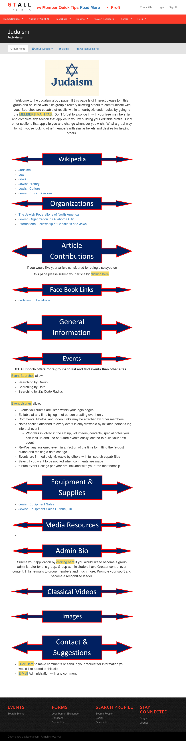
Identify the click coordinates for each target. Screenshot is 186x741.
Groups (144, 722)
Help (140, 19)
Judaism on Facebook (34, 300)
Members (62, 19)
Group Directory (43, 48)
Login (160, 7)
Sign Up (173, 7)
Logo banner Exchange (65, 713)
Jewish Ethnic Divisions (35, 193)
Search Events (16, 713)
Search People (104, 713)
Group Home (18, 48)
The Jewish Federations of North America (49, 214)
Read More (82, 7)
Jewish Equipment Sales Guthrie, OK (45, 508)
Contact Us (58, 722)
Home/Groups (11, 19)
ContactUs (146, 7)
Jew (21, 174)
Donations (57, 718)
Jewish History (29, 183)
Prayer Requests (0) (87, 48)
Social (99, 718)
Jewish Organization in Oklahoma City (46, 219)
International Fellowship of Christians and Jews (53, 223)
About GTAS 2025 (39, 19)
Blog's (65, 48)
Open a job (102, 722)
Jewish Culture (29, 188)
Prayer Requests (104, 19)
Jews (22, 178)
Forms (125, 19)
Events (80, 19)
